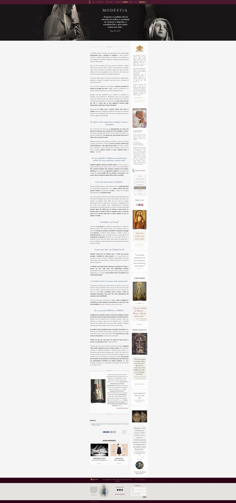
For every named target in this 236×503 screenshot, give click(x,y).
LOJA (140, 193)
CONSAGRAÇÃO (140, 185)
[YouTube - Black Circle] (122, 490)
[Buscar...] (146, 2)
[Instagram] (137, 205)
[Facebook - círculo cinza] (112, 432)
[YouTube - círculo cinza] (115, 432)
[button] (120, 494)
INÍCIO (140, 176)
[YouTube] (142, 205)
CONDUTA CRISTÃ (140, 179)
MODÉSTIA (139, 187)
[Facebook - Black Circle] (120, 490)
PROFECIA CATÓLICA (140, 182)
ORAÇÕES (140, 190)
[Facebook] (140, 205)
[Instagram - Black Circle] (118, 490)
